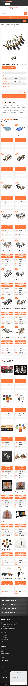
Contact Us (16, 83)
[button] (17, 17)
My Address (3, 667)
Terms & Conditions (5, 643)
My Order (3, 664)
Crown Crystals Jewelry (6, 26)
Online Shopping (4, 639)
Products (8, 24)
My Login (3, 669)
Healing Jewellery (15, 24)
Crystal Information (5, 649)
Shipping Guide (4, 637)
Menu (3, 20)
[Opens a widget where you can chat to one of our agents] (19, 678)
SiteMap (2, 657)
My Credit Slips (4, 671)
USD (7, 3)
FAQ (2, 655)
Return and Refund (5, 653)
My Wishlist (3, 666)
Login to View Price (9, 67)
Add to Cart (7, 141)
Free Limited (3, 641)
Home (2, 24)
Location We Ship (4, 635)
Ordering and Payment (5, 651)
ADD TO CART (14, 96)
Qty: (4, 92)
